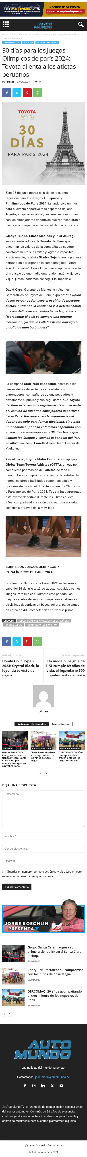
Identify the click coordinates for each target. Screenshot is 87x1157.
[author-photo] (43, 696)
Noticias (28, 42)
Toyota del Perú (13, 624)
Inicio (5, 34)
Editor (10, 81)
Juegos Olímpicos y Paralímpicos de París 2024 (44, 620)
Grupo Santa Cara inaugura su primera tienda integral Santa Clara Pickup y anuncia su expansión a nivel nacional (14, 759)
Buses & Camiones (70, 748)
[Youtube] (62, 1086)
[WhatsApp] (37, 92)
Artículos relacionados (32, 724)
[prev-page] (41, 773)
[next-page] (46, 773)
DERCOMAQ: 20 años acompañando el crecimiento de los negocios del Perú (71, 756)
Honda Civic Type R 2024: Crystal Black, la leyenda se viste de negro (20, 668)
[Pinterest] (27, 92)
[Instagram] (34, 1086)
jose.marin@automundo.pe (52, 1077)
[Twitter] (16, 92)
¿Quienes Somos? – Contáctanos (43, 1145)
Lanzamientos (19, 34)
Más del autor (60, 724)
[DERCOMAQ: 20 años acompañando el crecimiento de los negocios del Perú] (72, 740)
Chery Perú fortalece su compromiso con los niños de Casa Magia (43, 756)
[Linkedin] (44, 1086)
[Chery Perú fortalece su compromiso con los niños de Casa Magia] (44, 740)
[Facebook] (6, 92)
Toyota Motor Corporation (41, 624)
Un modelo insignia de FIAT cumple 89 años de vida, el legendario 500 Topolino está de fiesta (65, 668)
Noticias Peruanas (47, 42)
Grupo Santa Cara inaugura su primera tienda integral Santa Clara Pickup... (54, 951)
